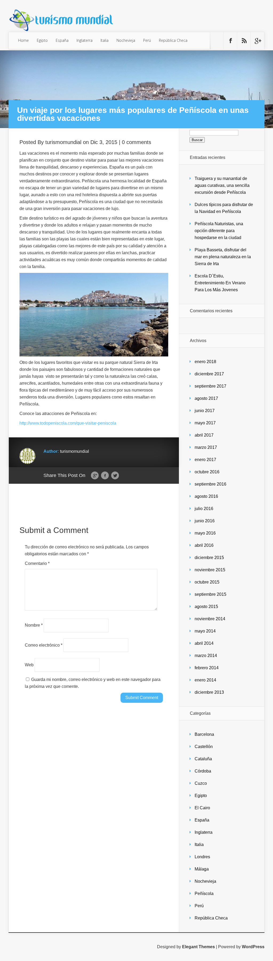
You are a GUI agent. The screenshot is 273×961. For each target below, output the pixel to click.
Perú (147, 40)
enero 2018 (205, 361)
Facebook (105, 475)
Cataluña (203, 759)
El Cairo (202, 808)
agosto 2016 (206, 496)
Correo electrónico (43, 645)
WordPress (253, 946)
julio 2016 (204, 508)
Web (29, 664)
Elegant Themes (198, 946)
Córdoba (203, 771)
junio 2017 (205, 410)
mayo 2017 (205, 423)
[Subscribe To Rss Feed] (244, 40)
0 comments (136, 142)
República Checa (173, 40)
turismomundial (63, 142)
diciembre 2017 (209, 374)
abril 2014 (204, 643)
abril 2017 (204, 435)
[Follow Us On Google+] (257, 40)
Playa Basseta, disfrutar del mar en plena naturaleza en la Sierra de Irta (223, 257)
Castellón (204, 746)
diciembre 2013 (209, 692)
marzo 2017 (206, 447)
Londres (202, 857)
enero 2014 (205, 680)
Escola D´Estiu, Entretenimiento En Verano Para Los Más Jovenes (220, 283)
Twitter (115, 475)
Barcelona (204, 734)
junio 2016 (205, 521)
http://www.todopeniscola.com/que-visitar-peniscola (67, 423)
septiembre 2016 (210, 484)
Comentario (37, 563)
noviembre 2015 (210, 570)
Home (23, 40)
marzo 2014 (206, 655)
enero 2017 (205, 459)
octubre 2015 (207, 582)
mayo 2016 (205, 533)
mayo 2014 (205, 631)
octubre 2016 (207, 472)
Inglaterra (85, 40)
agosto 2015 (206, 606)
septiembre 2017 (210, 386)
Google (95, 475)
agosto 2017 (206, 398)
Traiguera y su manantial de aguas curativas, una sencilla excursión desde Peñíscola (222, 185)
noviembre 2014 (210, 619)
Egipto (42, 40)
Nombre (34, 625)
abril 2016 (204, 545)
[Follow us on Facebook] (230, 40)
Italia (105, 40)
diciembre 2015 (209, 557)
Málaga (202, 869)
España (62, 40)
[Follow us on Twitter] (216, 40)
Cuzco (201, 783)
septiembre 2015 (210, 594)
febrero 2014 (207, 668)
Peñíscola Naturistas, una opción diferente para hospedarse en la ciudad (219, 230)
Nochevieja (126, 40)
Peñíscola (204, 893)
